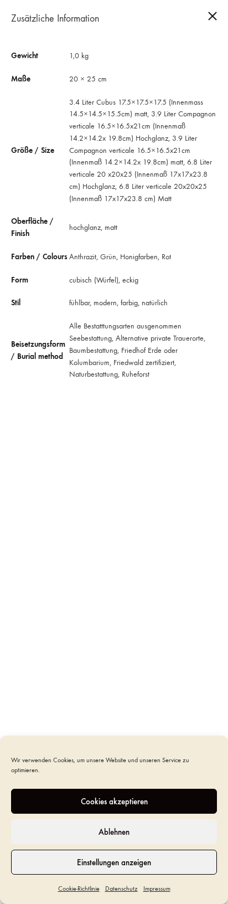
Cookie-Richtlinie (79, 888)
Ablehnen (114, 832)
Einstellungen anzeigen (114, 862)
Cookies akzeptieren (114, 802)
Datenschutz (121, 888)
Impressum (156, 888)
